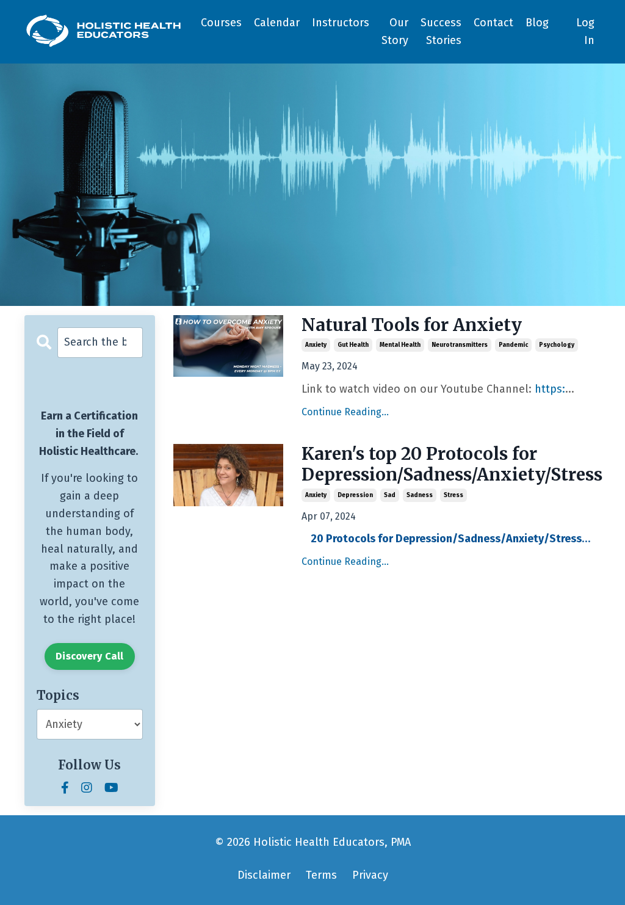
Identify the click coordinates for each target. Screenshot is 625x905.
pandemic (513, 345)
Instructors (340, 22)
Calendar (277, 22)
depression (355, 495)
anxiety (316, 345)
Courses (221, 22)
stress (453, 495)
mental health (400, 345)
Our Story (394, 31)
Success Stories (441, 31)
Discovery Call (90, 656)
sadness (419, 495)
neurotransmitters (460, 345)
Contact (493, 22)
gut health (353, 345)
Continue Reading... (345, 412)
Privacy (370, 875)
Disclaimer (264, 875)
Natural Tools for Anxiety (412, 325)
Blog (537, 22)
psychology (556, 345)
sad (390, 495)
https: (550, 389)
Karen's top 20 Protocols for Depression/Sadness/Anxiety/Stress (451, 464)
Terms (321, 875)
